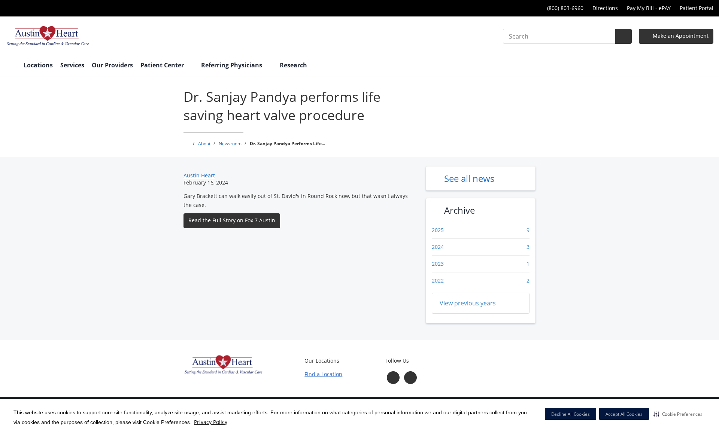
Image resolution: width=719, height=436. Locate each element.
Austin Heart (199, 175)
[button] (678, 414)
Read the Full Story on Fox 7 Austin (231, 220)
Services (72, 65)
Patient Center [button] (162, 65)
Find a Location (323, 374)
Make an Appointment (680, 35)
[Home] (11, 66)
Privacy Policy (210, 422)
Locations (38, 65)
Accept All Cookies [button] (624, 414)
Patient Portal (696, 8)
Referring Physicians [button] (232, 65)
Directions (605, 8)
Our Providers (112, 65)
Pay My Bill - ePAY (649, 8)
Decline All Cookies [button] (570, 414)
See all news (469, 178)
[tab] (480, 303)
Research (293, 65)
